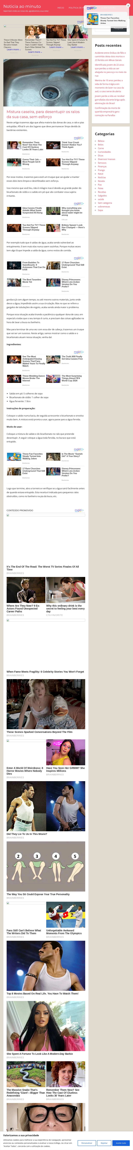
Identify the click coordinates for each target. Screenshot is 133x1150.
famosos (102, 162)
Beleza (101, 141)
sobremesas (104, 206)
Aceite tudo (121, 1143)
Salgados (102, 195)
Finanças (102, 166)
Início (60, 8)
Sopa (100, 210)
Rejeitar (104, 1143)
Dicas (100, 155)
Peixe (100, 188)
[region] (66, 1140)
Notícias (102, 177)
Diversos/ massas (106, 159)
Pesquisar (119, 28)
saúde (101, 199)
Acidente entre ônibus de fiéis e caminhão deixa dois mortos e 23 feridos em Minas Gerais (110, 56)
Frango (101, 170)
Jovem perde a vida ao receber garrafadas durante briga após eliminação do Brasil (110, 100)
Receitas (102, 192)
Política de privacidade (82, 8)
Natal (100, 173)
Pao (100, 184)
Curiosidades (104, 151)
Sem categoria (105, 202)
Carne (101, 148)
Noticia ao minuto (22, 6)
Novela (101, 181)
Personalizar (86, 1143)
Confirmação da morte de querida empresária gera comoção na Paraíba (107, 112)
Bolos (100, 144)
